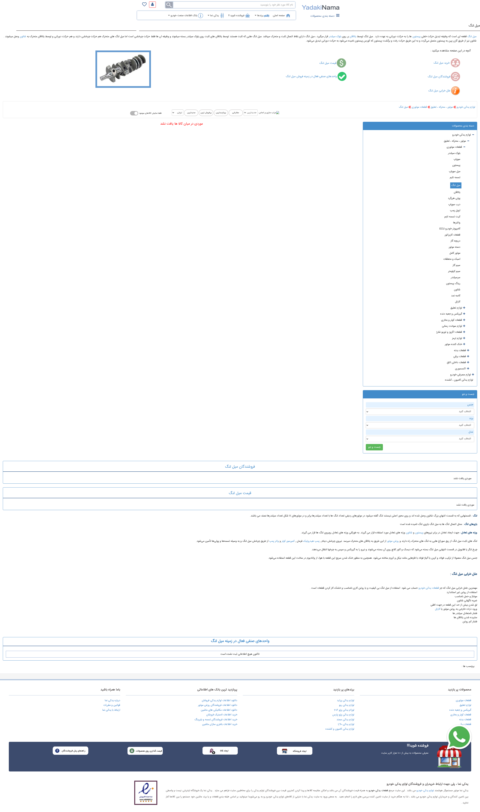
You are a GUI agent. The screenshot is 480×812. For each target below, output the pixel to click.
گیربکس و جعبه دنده (460, 710)
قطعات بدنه (465, 719)
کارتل (437, 609)
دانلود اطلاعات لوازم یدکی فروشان (219, 700)
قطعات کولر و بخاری (460, 715)
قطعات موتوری (419, 107)
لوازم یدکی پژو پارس (343, 715)
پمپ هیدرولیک (311, 541)
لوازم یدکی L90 (346, 724)
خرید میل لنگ (442, 63)
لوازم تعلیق (465, 705)
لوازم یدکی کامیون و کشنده (340, 729)
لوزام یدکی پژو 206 (344, 710)
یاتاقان (353, 36)
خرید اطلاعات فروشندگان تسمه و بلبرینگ (215, 719)
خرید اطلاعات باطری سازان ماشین (219, 724)
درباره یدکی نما (112, 700)
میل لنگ (474, 26)
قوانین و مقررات (111, 705)
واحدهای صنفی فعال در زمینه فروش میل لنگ (312, 76)
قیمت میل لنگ (327, 63)
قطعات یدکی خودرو (428, 588)
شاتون (22, 36)
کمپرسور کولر (288, 541)
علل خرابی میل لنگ (439, 90)
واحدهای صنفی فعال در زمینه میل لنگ (240, 641)
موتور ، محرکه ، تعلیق (442, 107)
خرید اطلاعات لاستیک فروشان (221, 715)
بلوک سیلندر (335, 36)
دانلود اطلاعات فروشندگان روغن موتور (217, 705)
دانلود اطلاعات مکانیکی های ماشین (219, 710)
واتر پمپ (274, 541)
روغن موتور (393, 541)
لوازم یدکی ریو (346, 705)
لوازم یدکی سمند (345, 719)
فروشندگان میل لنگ (439, 76)
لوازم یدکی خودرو (466, 107)
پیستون (416, 36)
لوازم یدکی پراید (345, 700)
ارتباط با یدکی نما (111, 710)
